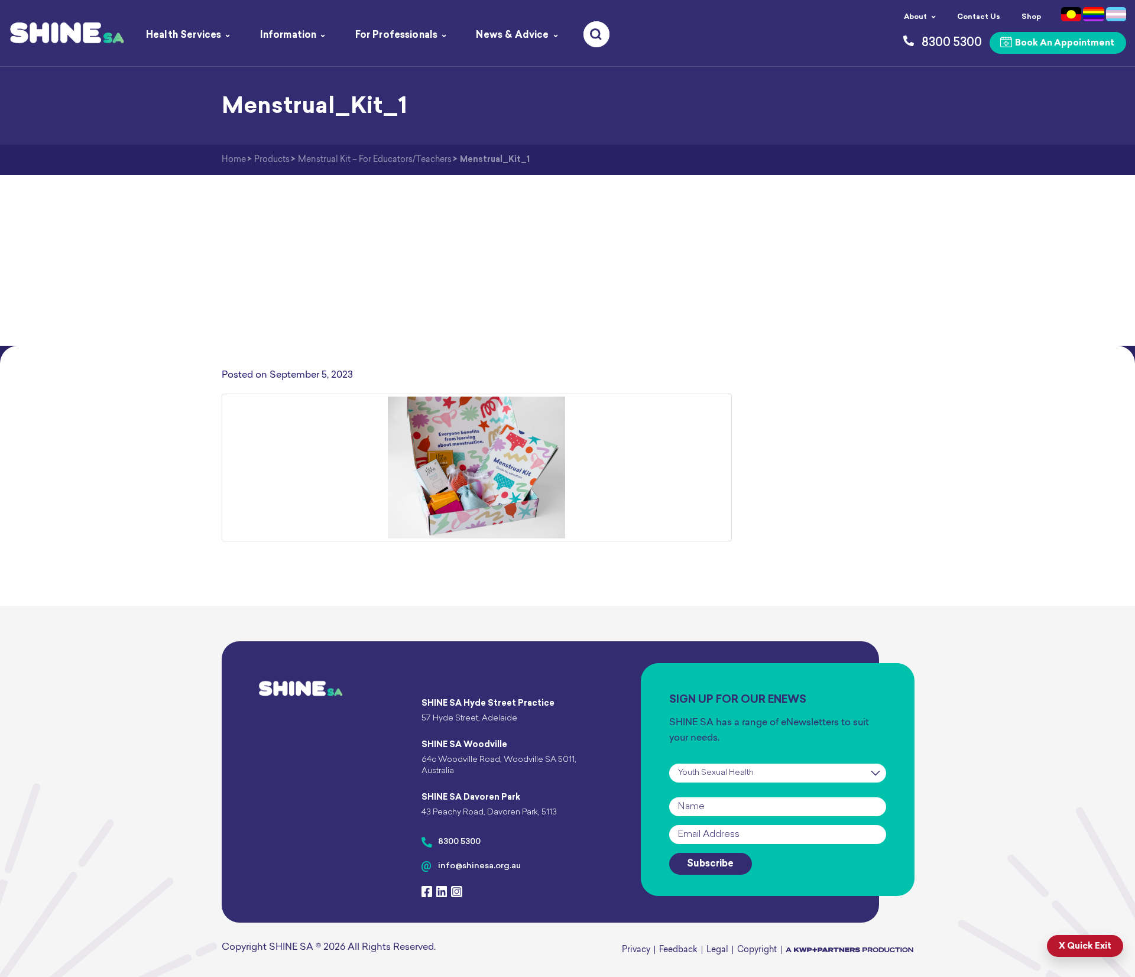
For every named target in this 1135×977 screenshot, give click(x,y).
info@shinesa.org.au (479, 866)
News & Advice (512, 35)
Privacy (636, 950)
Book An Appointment (1063, 43)
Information (288, 35)
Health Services (183, 35)
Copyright (757, 950)
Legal (717, 950)
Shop (1031, 17)
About (915, 17)
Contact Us (978, 17)
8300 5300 (459, 842)
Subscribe (710, 864)
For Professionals (396, 35)
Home (234, 159)
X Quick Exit (1085, 946)
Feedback (678, 950)
